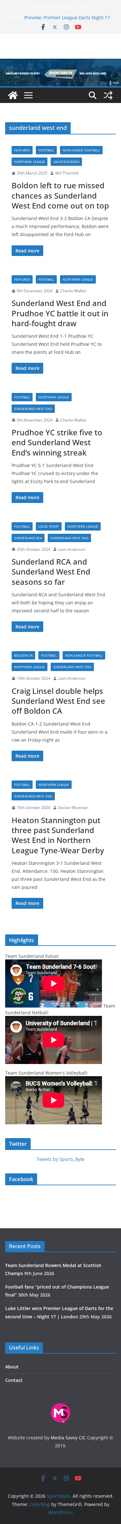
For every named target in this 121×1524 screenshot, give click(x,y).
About (12, 1367)
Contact (14, 1380)
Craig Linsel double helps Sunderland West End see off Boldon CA (58, 700)
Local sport (48, 526)
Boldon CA (23, 655)
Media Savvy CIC (68, 1438)
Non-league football (81, 150)
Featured (22, 150)
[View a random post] (108, 95)
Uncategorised (66, 161)
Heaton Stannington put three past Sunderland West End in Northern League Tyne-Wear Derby (58, 835)
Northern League (29, 161)
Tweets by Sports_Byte (60, 1159)
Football (46, 150)
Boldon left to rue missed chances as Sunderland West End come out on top (60, 195)
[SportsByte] (13, 95)
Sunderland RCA (28, 538)
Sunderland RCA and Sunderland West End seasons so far (51, 571)
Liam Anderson (71, 549)
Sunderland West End (33, 408)
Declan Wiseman (73, 807)
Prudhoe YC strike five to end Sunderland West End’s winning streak (57, 442)
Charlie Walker (73, 291)
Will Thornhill (66, 173)
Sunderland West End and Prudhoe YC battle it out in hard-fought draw (60, 313)
